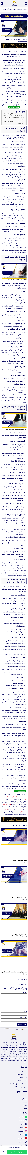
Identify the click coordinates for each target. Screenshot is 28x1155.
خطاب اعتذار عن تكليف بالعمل (18, 1080)
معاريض (24, 1099)
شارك (3, 1152)
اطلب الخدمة (15, 107)
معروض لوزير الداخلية (21, 1087)
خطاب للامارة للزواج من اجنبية (18, 1083)
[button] (26, 3)
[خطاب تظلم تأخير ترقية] (14, 48)
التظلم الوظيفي (6, 804)
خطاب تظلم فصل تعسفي (19, 860)
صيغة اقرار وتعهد (22, 1077)
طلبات (25, 1108)
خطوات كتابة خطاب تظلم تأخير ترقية (13, 115)
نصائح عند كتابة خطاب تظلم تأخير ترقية (14, 118)
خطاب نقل (24, 1071)
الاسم (25, 1011)
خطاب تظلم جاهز (22, 1074)
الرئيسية (25, 9)
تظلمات (19, 9)
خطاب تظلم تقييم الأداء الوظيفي (17, 897)
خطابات (25, 1096)
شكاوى (25, 1105)
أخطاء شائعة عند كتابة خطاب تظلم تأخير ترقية (14, 122)
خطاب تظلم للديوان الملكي (19, 934)
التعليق (24, 992)
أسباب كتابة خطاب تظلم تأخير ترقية (14, 113)
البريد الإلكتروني (22, 1017)
